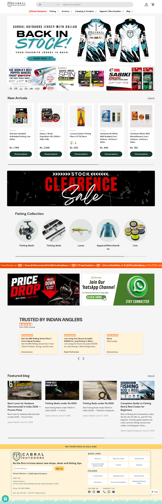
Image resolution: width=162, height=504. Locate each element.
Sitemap (139, 465)
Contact (118, 465)
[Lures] (81, 230)
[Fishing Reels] (26, 230)
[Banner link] (81, 188)
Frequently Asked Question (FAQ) (98, 465)
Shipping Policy (118, 476)
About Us (98, 459)
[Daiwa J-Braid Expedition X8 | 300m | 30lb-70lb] (51, 116)
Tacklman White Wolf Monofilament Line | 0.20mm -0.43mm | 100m (140, 137)
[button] (153, 4)
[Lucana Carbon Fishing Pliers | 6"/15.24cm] (81, 116)
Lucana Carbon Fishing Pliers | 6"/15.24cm (80, 135)
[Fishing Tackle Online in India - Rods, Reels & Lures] (81, 40)
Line (135, 245)
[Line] (135, 230)
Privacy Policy (97, 476)
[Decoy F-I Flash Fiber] (31, 78)
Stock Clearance (39, 11)
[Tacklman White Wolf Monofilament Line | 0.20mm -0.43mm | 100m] (141, 116)
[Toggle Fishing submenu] (58, 11)
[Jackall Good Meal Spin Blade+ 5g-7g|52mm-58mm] (81, 78)
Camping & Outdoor (84, 11)
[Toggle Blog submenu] (132, 11)
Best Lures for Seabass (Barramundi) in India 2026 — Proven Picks (24, 406)
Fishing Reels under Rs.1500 (61, 403)
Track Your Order (118, 459)
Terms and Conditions (118, 482)
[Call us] (104, 491)
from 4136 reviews (27, 327)
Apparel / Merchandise (110, 11)
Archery (65, 11)
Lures (81, 245)
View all (151, 98)
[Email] (113, 491)
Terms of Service (19, 473)
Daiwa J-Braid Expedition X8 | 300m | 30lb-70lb (50, 136)
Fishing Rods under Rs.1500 (98, 403)
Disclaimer (97, 482)
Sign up (59, 468)
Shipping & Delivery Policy (139, 482)
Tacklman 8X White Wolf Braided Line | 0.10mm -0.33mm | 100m (109, 137)
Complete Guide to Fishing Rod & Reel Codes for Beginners (136, 406)
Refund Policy (139, 476)
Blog (128, 11)
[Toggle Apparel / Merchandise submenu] (122, 11)
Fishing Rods (54, 245)
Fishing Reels (26, 245)
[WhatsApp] (109, 491)
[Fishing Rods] (53, 230)
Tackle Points (139, 459)
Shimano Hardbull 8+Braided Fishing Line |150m (20, 136)
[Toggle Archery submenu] (71, 11)
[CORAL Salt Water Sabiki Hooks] (130, 78)
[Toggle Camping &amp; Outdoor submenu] (95, 11)
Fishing (52, 11)
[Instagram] (93, 491)
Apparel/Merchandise (108, 247)
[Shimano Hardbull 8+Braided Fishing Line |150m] (21, 116)
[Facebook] (89, 491)
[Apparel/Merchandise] (108, 230)
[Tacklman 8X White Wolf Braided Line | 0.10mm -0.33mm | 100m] (111, 116)
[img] (82, 324)
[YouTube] (98, 491)
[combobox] (84, 4)
